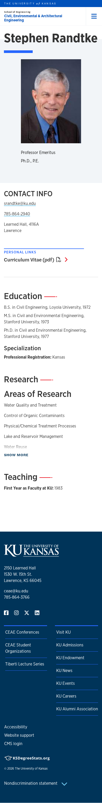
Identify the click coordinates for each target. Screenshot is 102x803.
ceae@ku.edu (16, 591)
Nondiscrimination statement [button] (31, 783)
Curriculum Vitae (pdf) (35, 259)
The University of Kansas (31, 768)
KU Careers (66, 696)
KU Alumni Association (77, 709)
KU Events (65, 683)
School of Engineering (17, 12)
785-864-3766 (17, 597)
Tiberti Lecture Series (24, 664)
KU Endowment (70, 658)
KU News (64, 670)
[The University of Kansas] (31, 554)
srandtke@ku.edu (20, 203)
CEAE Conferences (22, 632)
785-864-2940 (17, 214)
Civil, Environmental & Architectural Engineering (33, 18)
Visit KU (63, 632)
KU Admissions (69, 645)
